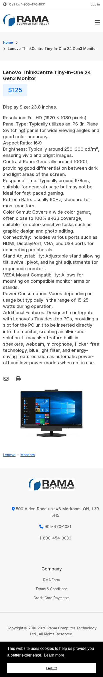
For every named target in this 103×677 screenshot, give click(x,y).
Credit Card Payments (52, 598)
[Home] (26, 19)
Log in (95, 4)
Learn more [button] (54, 655)
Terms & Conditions (52, 589)
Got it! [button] (51, 668)
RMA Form (51, 580)
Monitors (27, 455)
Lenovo (9, 455)
